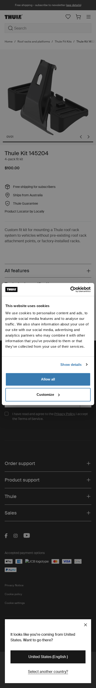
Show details (71, 365)
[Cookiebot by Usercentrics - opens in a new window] (70, 289)
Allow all (48, 379)
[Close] (85, 625)
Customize (45, 394)
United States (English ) (48, 656)
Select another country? (48, 671)
